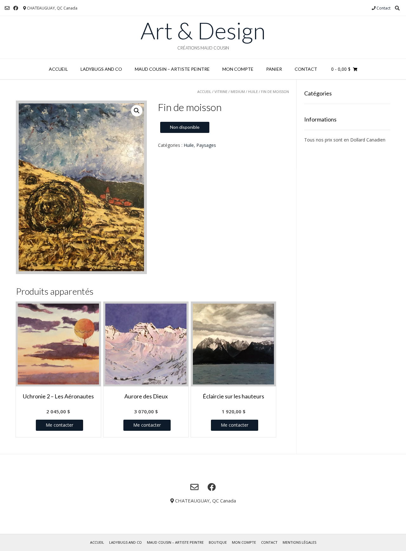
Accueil (58, 69)
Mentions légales (299, 542)
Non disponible (185, 127)
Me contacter (59, 425)
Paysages (206, 145)
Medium (238, 91)
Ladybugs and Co (101, 69)
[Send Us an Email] (7, 8)
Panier (274, 69)
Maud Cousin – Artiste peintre (172, 69)
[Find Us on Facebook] (15, 8)
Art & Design (203, 30)
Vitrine (220, 91)
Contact (383, 8)
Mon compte (237, 69)
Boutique (218, 542)
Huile (253, 91)
